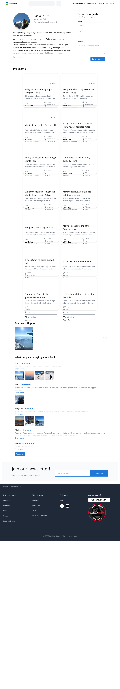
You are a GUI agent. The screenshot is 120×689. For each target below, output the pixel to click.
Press (5, 654)
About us (6, 643)
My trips (109, 3)
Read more (17, 57)
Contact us (36, 648)
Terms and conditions (39, 658)
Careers (6, 659)
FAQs (34, 653)
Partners (6, 649)
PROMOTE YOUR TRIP (99, 643)
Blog (61, 643)
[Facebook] (62, 649)
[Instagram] (67, 649)
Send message (97, 59)
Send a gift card (9, 664)
